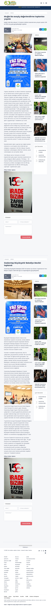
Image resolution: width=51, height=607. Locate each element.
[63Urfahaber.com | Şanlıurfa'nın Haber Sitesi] (10, 3)
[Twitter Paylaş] (43, 29)
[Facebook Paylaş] (40, 29)
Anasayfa (7, 13)
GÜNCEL (12, 13)
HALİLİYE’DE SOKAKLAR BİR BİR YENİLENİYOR (29, 7)
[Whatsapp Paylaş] (45, 29)
